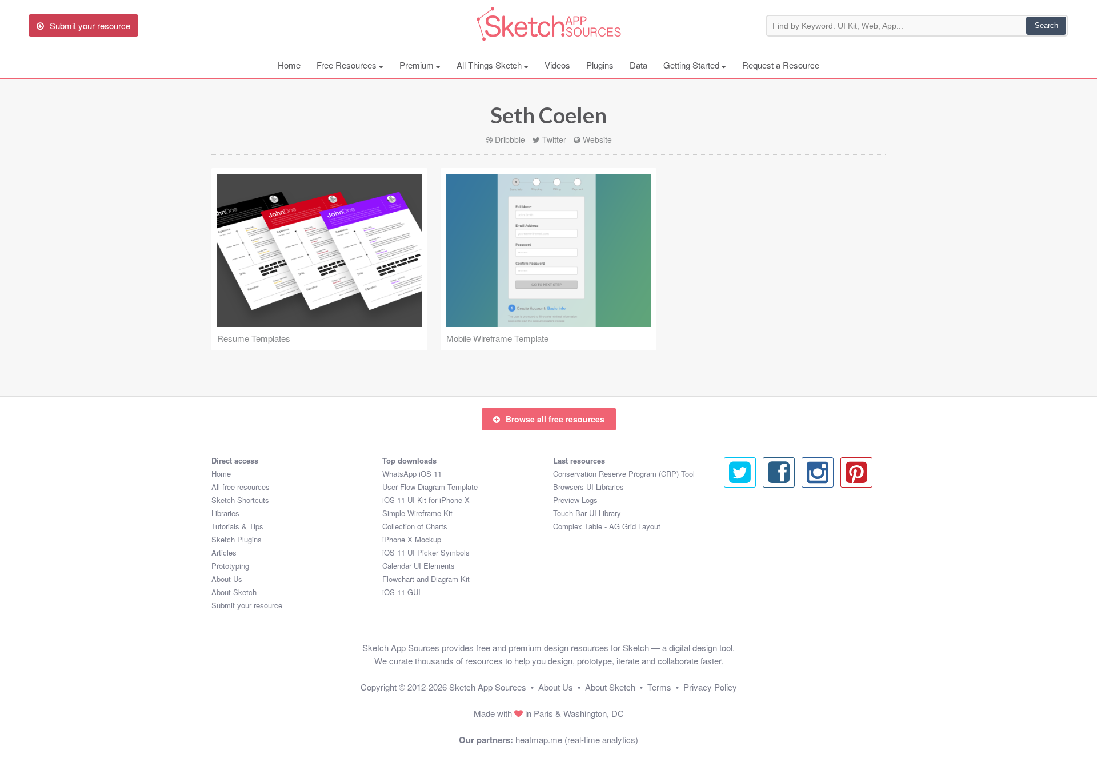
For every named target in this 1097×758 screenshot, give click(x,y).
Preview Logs (575, 499)
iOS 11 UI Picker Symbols (426, 552)
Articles (224, 552)
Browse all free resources (555, 419)
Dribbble (510, 139)
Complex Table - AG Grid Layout (606, 526)
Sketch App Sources (487, 687)
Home (289, 65)
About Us (226, 578)
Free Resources (348, 65)
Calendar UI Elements (418, 565)
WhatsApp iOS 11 (412, 473)
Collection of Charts (414, 526)
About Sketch (234, 592)
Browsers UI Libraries (588, 486)
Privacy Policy (710, 687)
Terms (659, 687)
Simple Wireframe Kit (417, 513)
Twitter (554, 139)
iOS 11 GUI (401, 592)
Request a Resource (780, 65)
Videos (557, 65)
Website (597, 139)
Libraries (225, 513)
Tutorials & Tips (237, 526)
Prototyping (230, 565)
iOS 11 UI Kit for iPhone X (426, 499)
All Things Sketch (490, 65)
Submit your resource (246, 605)
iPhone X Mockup (411, 539)
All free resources (240, 486)
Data (638, 65)
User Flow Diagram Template (430, 486)
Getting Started (692, 65)
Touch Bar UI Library (587, 513)
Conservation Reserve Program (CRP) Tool (624, 473)
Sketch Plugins (236, 539)
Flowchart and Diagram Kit (426, 578)
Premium (417, 65)
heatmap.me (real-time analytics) (576, 739)
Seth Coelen (548, 115)
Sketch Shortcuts (240, 499)
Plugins (600, 65)
